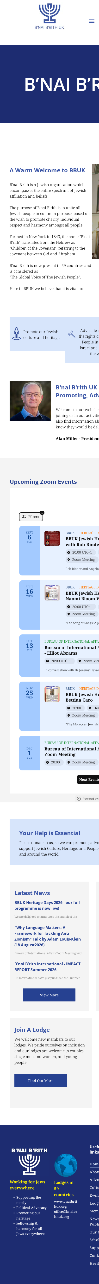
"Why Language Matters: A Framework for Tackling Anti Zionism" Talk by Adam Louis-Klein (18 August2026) (47, 936)
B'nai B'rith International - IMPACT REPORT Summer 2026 (47, 966)
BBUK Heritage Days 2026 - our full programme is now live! (47, 905)
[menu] (92, 21)
